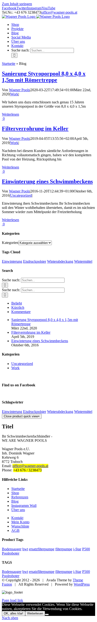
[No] (47, 614)
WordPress (82, 584)
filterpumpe (63, 549)
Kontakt (17, 518)
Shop (15, 493)
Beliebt (16, 303)
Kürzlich (17, 307)
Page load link (12, 600)
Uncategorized (21, 195)
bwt (25, 549)
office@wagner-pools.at (59, 12)
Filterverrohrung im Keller (35, 128)
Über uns (18, 510)
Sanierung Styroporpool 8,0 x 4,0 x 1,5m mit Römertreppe (43, 76)
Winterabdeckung (60, 261)
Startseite (8, 64)
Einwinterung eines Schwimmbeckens (47, 181)
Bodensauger (11, 549)
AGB (15, 530)
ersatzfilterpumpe (41, 549)
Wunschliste (20, 526)
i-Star (77, 549)
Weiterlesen (10, 114)
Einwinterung (12, 261)
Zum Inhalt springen (17, 4)
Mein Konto (20, 522)
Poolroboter (10, 553)
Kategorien (10, 243)
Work (14, 94)
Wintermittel (83, 261)
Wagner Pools (19, 90)
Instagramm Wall (23, 506)
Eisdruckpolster (34, 261)
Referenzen (19, 497)
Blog (15, 501)
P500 (86, 549)
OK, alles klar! (13, 613)
